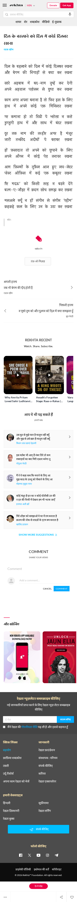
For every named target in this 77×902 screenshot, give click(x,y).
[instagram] (47, 855)
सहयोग (7, 750)
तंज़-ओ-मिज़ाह (38, 261)
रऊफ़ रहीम (8, 50)
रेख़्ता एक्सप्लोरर (47, 781)
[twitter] (30, 855)
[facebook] (21, 855)
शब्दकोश (34, 21)
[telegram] (56, 855)
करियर (42, 773)
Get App (67, 5)
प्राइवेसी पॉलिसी (23, 869)
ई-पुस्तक (56, 21)
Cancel (47, 588)
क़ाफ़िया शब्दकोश (12, 757)
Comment (61, 588)
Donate (53, 5)
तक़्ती (6, 765)
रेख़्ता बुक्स (8, 818)
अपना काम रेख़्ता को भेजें (16, 781)
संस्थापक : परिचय (47, 757)
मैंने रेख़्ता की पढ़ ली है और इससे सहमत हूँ (37, 727)
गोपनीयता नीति (29, 727)
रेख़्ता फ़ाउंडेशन (46, 750)
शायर (18, 21)
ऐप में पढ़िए (38, 886)
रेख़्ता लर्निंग (44, 810)
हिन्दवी (6, 802)
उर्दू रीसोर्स (8, 773)
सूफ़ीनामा (43, 802)
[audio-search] (70, 14)
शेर (25, 21)
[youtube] (38, 855)
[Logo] (16, 5)
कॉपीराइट (56, 869)
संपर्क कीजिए (45, 765)
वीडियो (46, 21)
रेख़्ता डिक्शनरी (11, 810)
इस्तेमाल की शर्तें (41, 869)
